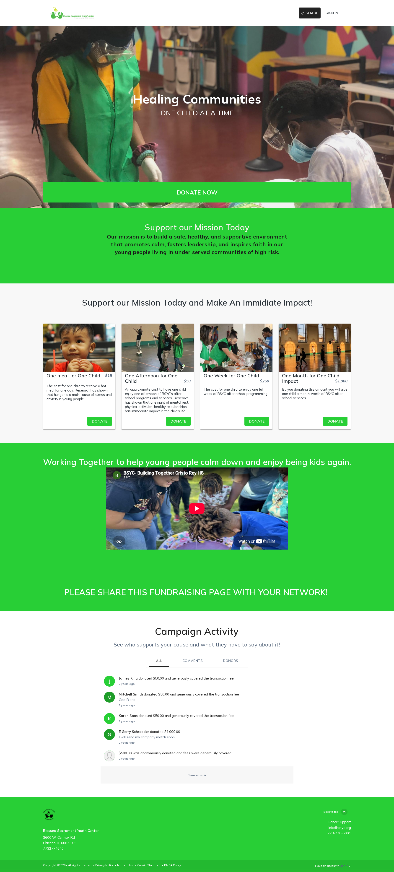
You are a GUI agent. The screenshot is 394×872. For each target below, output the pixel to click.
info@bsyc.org (340, 827)
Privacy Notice (104, 865)
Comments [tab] (192, 661)
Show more (196, 775)
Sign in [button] (332, 13)
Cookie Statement (149, 865)
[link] (72, 13)
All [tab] (159, 661)
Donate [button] (99, 421)
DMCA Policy (172, 865)
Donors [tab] (230, 661)
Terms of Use (126, 865)
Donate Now (197, 192)
